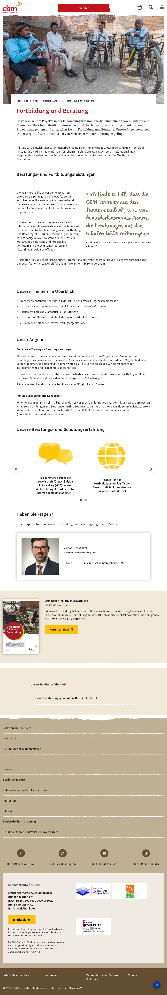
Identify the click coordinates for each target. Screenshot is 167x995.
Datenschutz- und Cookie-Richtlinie (25, 790)
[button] (159, 89)
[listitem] (55, 468)
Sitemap (8, 811)
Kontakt (8, 769)
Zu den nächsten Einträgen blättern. (150, 469)
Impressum (9, 800)
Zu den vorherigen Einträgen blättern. (16, 469)
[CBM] (12, 7)
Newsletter (10, 738)
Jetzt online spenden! (17, 728)
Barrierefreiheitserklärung (19, 821)
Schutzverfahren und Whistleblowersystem (30, 832)
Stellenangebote (14, 779)
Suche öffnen (151, 7)
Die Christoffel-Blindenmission (22, 749)
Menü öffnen (162, 7)
